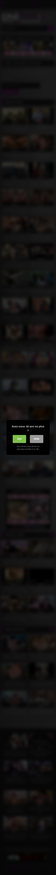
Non (36, 439)
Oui (19, 439)
